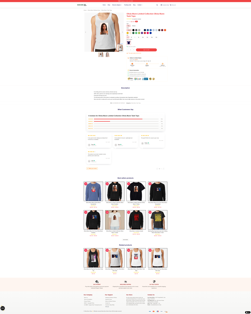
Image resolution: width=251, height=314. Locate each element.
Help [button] (248, 312)
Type (128, 23)
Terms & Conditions (88, 299)
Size (127, 35)
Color (128, 27)
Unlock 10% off (2, 308)
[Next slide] (122, 32)
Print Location (129, 39)
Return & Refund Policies (110, 301)
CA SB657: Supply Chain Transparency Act (93, 304)
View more (125, 239)
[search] (157, 5)
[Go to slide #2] (107, 54)
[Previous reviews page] (157, 169)
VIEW (93, 199)
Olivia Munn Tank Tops (106, 10)
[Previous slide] (85, 32)
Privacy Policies (87, 301)
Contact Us (107, 303)
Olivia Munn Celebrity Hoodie (136, 231)
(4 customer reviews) (136, 19)
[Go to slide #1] (101, 54)
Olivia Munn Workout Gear (94, 10)
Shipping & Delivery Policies (111, 297)
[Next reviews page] (163, 169)
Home (85, 10)
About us (86, 297)
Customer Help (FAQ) (109, 304)
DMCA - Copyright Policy (89, 303)
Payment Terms (108, 299)
